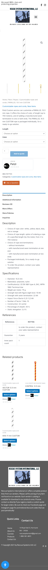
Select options (10, 395)
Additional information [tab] (11, 200)
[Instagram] (45, 5)
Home (4, 100)
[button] (36, 17)
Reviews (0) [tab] (7, 204)
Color (4, 137)
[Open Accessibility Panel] (5, 565)
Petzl (10, 100)
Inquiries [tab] (6, 218)
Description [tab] (7, 195)
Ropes (15, 100)
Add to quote (19, 154)
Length (5, 129)
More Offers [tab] (7, 209)
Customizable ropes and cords (14, 106)
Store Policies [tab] (8, 213)
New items (31, 106)
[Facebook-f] (41, 5)
